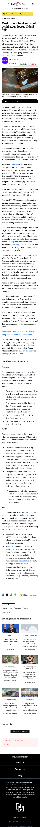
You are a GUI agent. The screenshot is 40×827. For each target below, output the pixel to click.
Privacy (16, 817)
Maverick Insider (20, 757)
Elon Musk (18, 608)
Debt (11, 608)
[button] (23, 64)
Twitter (5, 608)
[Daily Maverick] (20, 3)
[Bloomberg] (5, 60)
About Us (20, 762)
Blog (20, 775)
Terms (24, 817)
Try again (7, 744)
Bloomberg (15, 59)
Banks (26, 608)
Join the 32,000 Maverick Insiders (18, 787)
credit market (7, 612)
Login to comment (20, 732)
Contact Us (20, 769)
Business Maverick (8, 605)
